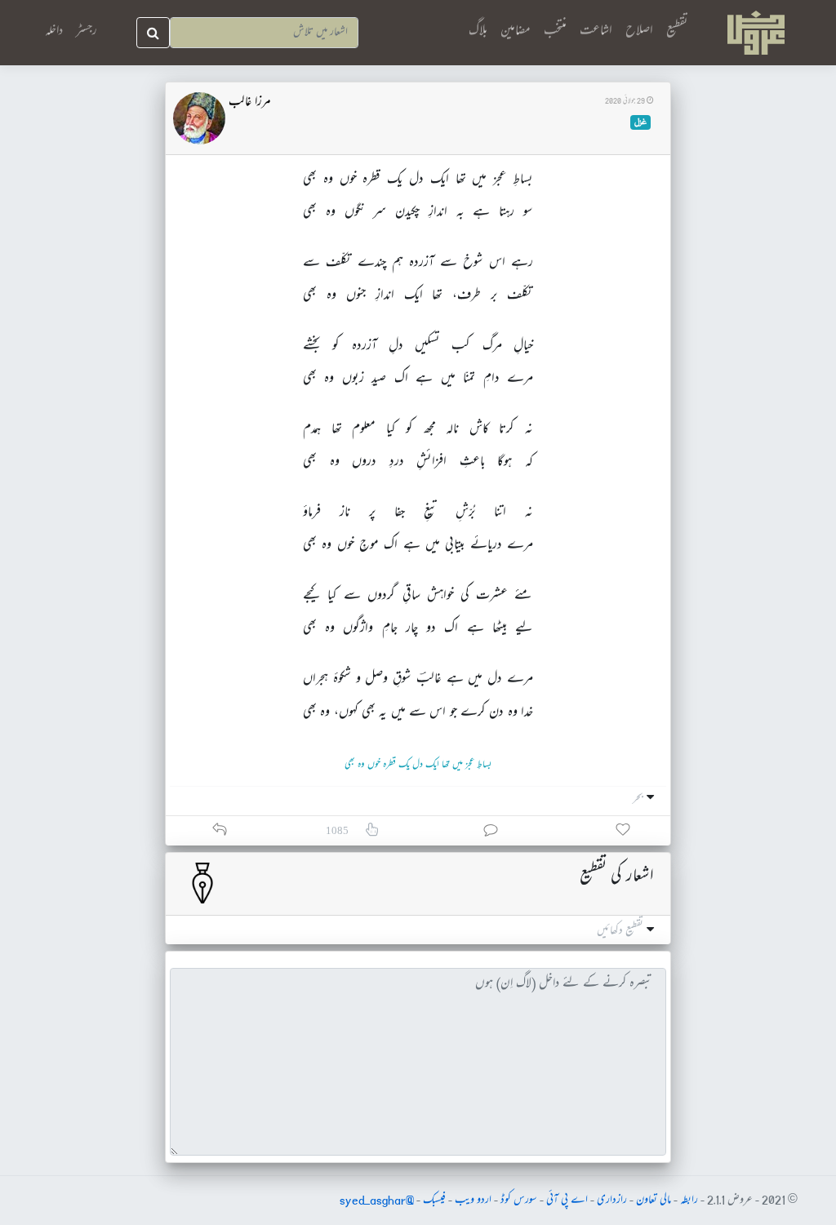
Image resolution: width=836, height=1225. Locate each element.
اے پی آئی (567, 1200)
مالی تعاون (653, 1200)
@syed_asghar (377, 1200)
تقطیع (677, 31)
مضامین (515, 31)
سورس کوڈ (518, 1200)
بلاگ (478, 31)
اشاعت (596, 31)
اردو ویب (473, 1200)
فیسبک (434, 1200)
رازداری (612, 1200)
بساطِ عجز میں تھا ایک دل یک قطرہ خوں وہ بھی (418, 765)
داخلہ (54, 32)
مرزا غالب (250, 103)
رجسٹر (86, 32)
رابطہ (689, 1200)
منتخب (555, 31)
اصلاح (639, 31)
